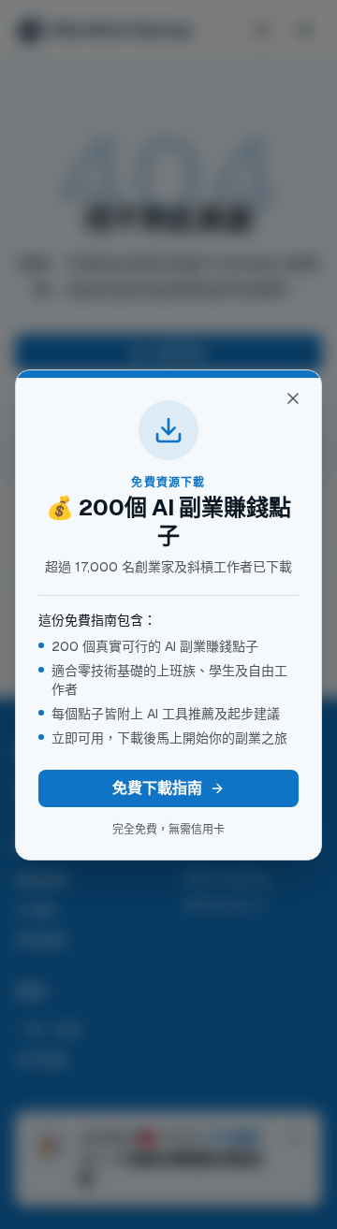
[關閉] (293, 398)
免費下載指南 (157, 788)
